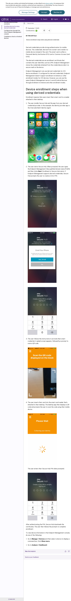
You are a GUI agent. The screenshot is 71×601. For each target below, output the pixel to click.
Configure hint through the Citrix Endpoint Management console (12, 32)
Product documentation (16, 19)
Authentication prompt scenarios (11, 23)
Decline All (58, 12)
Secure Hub (30, 23)
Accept (44, 12)
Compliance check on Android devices (13, 37)
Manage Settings (28, 12)
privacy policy (49, 3)
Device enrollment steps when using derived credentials (42, 40)
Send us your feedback (32, 557)
